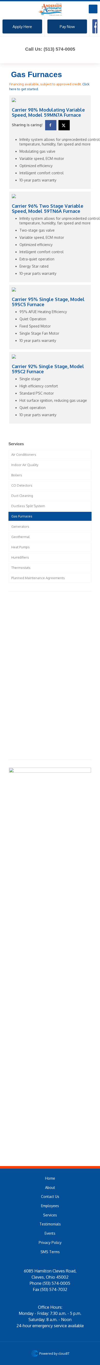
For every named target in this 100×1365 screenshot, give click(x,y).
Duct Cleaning (22, 496)
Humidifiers (20, 557)
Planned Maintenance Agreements (38, 578)
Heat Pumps (20, 547)
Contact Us (50, 1196)
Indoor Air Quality (24, 465)
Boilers (16, 475)
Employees (50, 1206)
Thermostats (21, 568)
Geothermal (20, 537)
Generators (20, 526)
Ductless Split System (28, 506)
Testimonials (50, 1224)
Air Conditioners (23, 454)
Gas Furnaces (21, 516)
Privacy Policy (50, 1242)
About (50, 1187)
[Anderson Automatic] (50, 9)
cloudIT (63, 1353)
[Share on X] (64, 125)
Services (50, 1215)
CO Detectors (21, 485)
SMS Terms (50, 1252)
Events (50, 1233)
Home (50, 1178)
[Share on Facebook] (50, 125)
